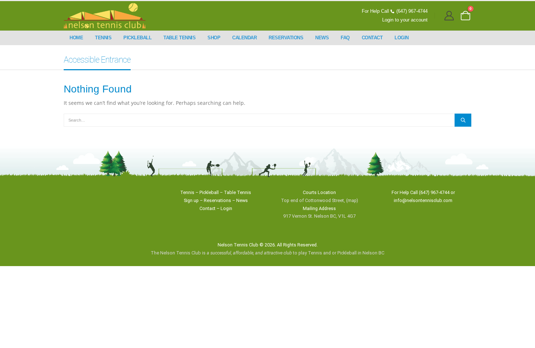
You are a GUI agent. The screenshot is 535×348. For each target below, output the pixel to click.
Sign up (191, 200)
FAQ (345, 37)
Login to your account (405, 20)
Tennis (103, 37)
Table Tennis (179, 37)
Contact (372, 37)
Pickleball (137, 37)
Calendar (244, 37)
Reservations (286, 37)
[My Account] (449, 16)
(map (351, 200)
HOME (76, 37)
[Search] (463, 120)
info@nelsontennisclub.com (423, 200)
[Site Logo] (105, 16)
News (322, 37)
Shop (213, 37)
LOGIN (402, 37)
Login (226, 208)
